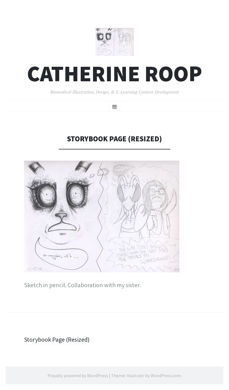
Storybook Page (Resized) (57, 339)
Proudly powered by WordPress (77, 375)
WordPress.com (166, 375)
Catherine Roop (114, 73)
